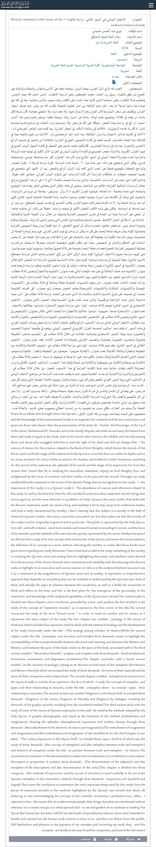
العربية (125, 71)
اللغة (114, 54)
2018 (124, 48)
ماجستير (122, 60)
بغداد (115, 77)
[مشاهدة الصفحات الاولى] (114, 82)
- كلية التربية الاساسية (88, 65)
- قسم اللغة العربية (63, 65)
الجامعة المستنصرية (114, 65)
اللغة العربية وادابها (107, 42)
